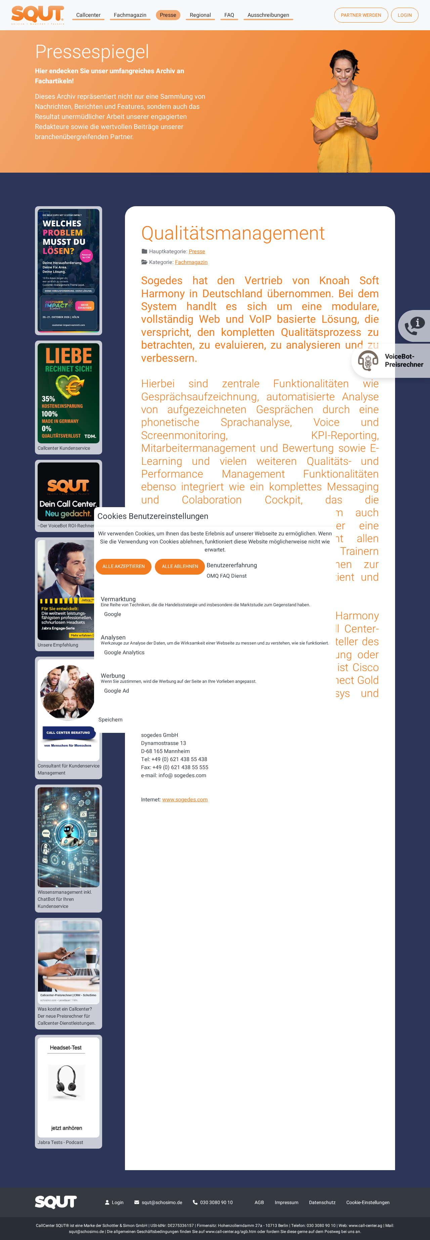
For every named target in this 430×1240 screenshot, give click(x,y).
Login (405, 15)
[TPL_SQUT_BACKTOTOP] (416, 1164)
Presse (168, 15)
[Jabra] (68, 590)
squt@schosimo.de (162, 1202)
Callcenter (88, 15)
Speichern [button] (110, 720)
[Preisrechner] (68, 491)
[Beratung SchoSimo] (68, 710)
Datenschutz (322, 1202)
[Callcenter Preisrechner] (68, 962)
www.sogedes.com (185, 800)
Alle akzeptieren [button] (123, 566)
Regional (200, 15)
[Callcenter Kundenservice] (68, 393)
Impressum (286, 1202)
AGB (259, 1202)
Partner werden (361, 15)
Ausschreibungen (268, 15)
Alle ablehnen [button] (180, 566)
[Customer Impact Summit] (68, 271)
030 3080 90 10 (216, 1202)
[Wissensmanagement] (68, 837)
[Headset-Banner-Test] (68, 1087)
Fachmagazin (130, 15)
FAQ (229, 15)
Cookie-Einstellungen (368, 1202)
